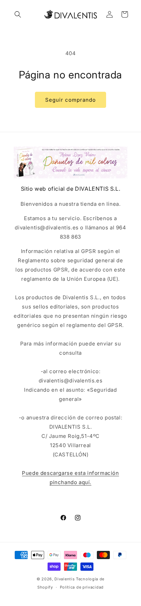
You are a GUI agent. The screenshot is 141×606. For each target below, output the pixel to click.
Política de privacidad (82, 587)
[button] (17, 14)
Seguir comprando (70, 100)
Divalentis (64, 579)
